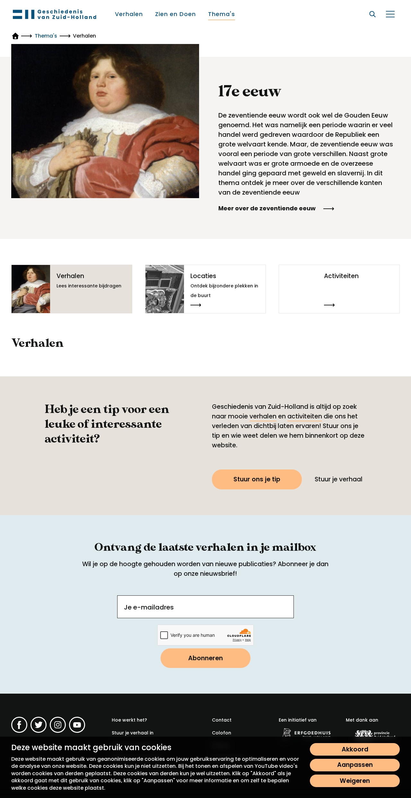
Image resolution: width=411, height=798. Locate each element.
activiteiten (304, 416)
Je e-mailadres (149, 607)
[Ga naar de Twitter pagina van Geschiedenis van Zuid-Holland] (39, 725)
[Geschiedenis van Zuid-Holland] (54, 14)
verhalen (262, 416)
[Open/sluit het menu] (390, 14)
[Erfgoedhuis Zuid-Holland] (306, 734)
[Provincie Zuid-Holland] (373, 735)
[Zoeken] (372, 14)
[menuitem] (129, 14)
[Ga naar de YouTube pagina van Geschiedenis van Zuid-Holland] (77, 725)
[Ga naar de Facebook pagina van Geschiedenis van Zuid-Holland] (19, 725)
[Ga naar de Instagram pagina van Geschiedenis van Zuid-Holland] (58, 725)
